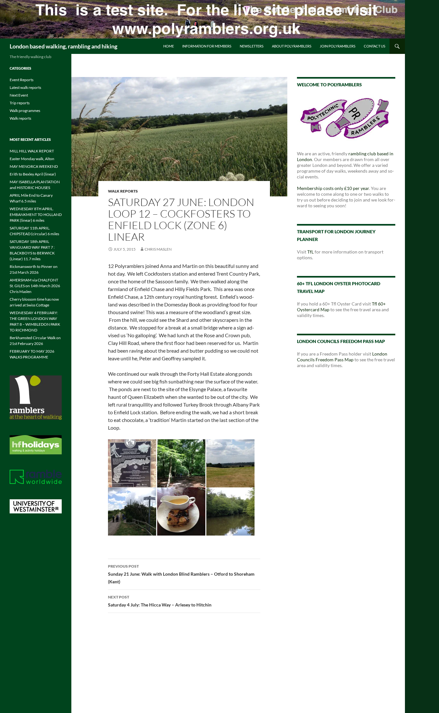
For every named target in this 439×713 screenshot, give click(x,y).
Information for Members (206, 46)
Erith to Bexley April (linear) (33, 174)
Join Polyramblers (337, 46)
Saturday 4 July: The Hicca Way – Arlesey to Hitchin (159, 601)
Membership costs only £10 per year (333, 188)
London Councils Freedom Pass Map (342, 356)
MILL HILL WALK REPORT (32, 151)
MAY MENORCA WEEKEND (34, 166)
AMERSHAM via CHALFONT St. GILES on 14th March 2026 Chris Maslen (35, 286)
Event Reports (21, 79)
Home (168, 46)
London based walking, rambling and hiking (63, 46)
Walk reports (123, 191)
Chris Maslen (158, 249)
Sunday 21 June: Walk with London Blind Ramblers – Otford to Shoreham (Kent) (181, 574)
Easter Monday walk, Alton (32, 158)
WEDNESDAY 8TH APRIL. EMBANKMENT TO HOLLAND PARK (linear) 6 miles (36, 214)
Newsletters (252, 46)
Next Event (19, 95)
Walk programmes (25, 110)
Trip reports (20, 102)
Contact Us (374, 46)
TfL (310, 251)
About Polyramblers (291, 46)
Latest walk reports (25, 87)
